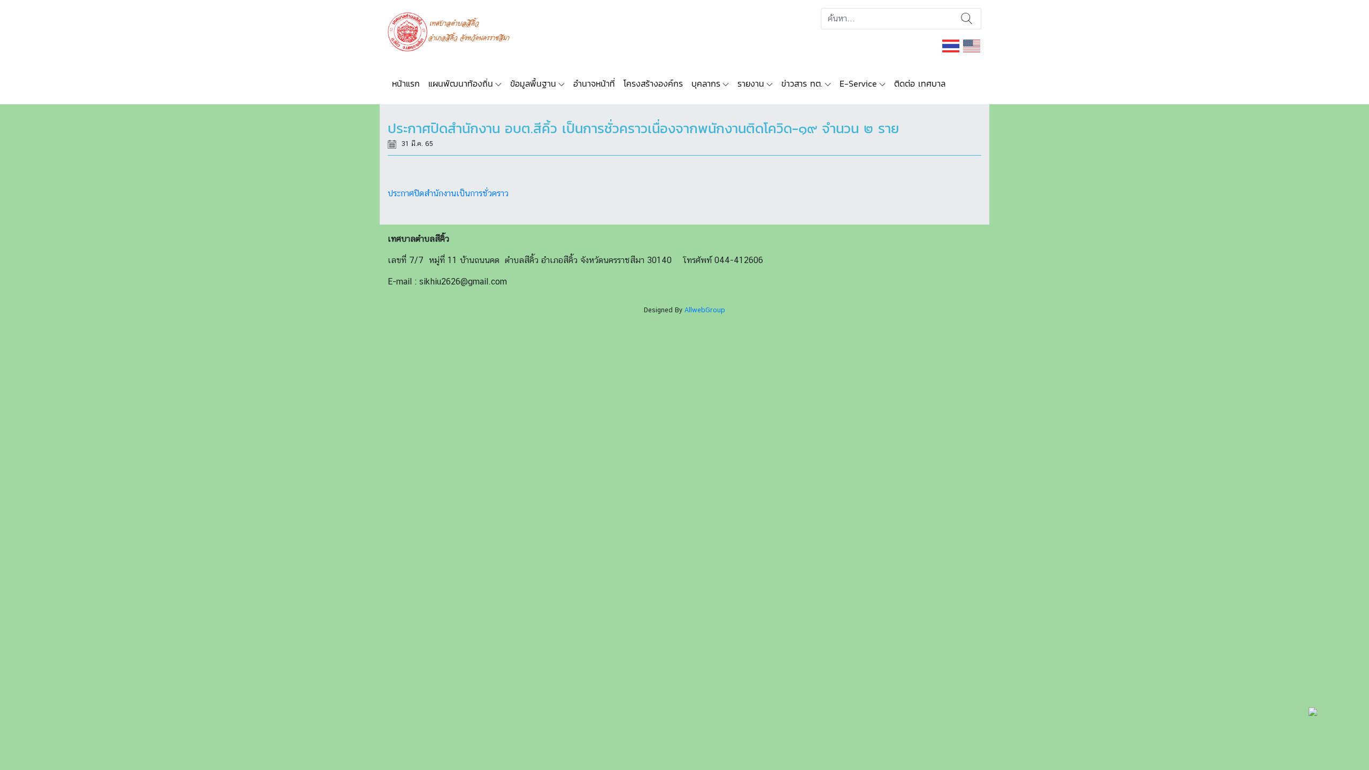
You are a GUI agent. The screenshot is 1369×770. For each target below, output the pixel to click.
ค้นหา (966, 19)
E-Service (858, 83)
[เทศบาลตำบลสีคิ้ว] (453, 31)
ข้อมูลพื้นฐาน (533, 83)
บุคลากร (705, 83)
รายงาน (750, 83)
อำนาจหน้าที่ (594, 83)
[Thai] (951, 45)
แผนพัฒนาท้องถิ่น (460, 83)
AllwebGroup (704, 310)
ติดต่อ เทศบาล (919, 83)
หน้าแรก (406, 83)
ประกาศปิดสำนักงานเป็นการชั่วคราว (448, 193)
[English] (972, 45)
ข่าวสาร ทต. (801, 83)
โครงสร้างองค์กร (653, 83)
